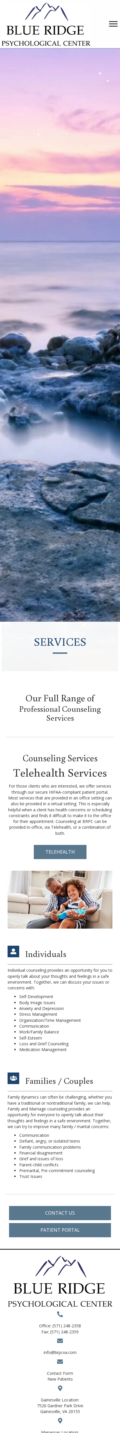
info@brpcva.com (60, 1352)
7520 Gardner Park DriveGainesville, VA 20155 (60, 1408)
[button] (60, 852)
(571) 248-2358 (66, 1325)
